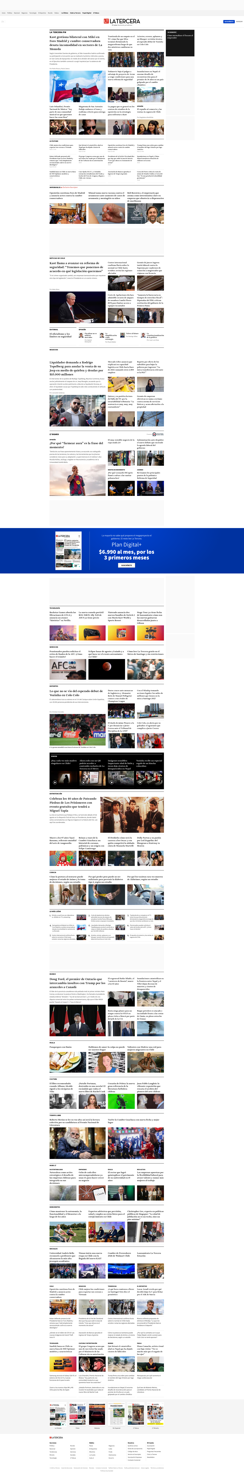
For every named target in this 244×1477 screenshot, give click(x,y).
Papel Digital (86, 13)
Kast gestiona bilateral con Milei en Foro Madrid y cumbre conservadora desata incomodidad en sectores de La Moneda (76, 43)
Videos (56, 13)
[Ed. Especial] (116, 1425)
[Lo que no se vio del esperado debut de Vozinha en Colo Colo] (78, 730)
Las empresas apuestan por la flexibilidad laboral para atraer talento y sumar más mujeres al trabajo (150, 1176)
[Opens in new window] (97, 1425)
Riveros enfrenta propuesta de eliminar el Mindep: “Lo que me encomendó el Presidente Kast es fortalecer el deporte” (149, 1321)
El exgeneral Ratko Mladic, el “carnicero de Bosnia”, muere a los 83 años (121, 981)
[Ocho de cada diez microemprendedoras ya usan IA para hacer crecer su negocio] (92, 1193)
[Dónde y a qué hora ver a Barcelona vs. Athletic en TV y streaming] (81, 917)
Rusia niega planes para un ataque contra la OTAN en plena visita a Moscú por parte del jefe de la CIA (121, 1015)
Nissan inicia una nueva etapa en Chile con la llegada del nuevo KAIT (90, 1256)
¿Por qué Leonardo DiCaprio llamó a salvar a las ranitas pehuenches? (120, 475)
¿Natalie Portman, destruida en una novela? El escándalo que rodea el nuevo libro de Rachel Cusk (92, 1088)
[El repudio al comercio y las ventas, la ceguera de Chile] (150, 127)
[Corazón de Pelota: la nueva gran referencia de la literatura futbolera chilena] (121, 1101)
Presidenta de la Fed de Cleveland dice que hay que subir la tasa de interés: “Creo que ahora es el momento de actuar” (121, 160)
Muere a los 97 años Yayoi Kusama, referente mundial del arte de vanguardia (63, 840)
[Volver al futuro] (122, 335)
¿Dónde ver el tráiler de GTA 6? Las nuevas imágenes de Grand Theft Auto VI (62, 1335)
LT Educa (96, 13)
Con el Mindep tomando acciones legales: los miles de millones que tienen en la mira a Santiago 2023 (150, 695)
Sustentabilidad (56, 1170)
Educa (110, 1170)
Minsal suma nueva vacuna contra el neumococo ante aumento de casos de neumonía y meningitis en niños (106, 196)
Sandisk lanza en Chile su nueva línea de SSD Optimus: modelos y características (63, 174)
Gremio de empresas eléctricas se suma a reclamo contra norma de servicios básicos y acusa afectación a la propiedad (150, 401)
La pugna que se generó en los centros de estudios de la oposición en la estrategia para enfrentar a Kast (121, 111)
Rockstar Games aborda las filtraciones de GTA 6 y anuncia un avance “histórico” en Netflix (63, 616)
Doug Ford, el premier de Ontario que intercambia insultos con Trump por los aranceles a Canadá (77, 983)
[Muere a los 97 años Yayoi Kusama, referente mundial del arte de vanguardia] (63, 858)
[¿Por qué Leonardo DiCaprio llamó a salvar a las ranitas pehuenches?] (121, 488)
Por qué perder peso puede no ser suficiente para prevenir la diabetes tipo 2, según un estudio (105, 879)
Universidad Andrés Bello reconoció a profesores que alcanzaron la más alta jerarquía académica (62, 1257)
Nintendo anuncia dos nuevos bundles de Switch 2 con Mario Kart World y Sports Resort (121, 616)
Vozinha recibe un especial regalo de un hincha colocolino (149, 763)
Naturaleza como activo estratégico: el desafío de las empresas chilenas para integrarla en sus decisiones (63, 1177)
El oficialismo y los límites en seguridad (60, 335)
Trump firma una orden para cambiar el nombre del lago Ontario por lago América (150, 147)
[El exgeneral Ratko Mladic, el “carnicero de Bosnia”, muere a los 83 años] (121, 999)
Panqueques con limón (61, 1047)
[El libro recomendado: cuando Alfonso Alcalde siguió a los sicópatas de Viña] (63, 1101)
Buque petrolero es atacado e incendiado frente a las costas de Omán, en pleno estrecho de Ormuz (150, 1015)
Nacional (17, 13)
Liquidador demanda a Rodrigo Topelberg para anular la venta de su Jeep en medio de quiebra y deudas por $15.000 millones (76, 368)
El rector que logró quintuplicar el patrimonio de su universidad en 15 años (121, 1176)
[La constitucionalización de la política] (143, 335)
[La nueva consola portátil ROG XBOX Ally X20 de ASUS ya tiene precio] (92, 633)
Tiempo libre (55, 1115)
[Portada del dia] (68, 569)
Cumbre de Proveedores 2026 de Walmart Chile (119, 1254)
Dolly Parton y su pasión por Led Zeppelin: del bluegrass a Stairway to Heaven (149, 842)
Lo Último (64, 13)
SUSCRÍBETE (126, 565)
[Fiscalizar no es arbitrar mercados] (81, 335)
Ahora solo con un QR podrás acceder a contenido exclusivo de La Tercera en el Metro (91, 765)
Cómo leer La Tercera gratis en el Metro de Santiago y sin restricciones (145, 652)
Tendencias (112, 1286)
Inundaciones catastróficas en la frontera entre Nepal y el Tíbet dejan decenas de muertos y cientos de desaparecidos (150, 984)
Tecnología (32, 13)
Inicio (3, 13)
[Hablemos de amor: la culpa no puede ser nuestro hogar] (106, 1062)
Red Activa (141, 1170)
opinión (53, 440)
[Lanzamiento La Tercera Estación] (150, 1271)
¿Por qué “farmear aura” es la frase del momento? (76, 445)
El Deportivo (42, 13)
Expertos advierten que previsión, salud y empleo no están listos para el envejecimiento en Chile (106, 1214)
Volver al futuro (132, 334)
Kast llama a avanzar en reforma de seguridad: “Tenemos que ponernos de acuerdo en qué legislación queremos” (76, 267)
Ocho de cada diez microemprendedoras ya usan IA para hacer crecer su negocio (91, 1176)
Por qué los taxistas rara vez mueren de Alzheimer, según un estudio (145, 878)
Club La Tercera (75, 13)
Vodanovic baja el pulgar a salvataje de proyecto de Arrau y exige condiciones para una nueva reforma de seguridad (121, 76)
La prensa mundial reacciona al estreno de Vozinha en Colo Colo (73, 747)
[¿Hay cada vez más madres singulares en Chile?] (64, 778)
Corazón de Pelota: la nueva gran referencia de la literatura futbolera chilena (121, 1088)
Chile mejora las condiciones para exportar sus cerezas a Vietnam (61, 146)
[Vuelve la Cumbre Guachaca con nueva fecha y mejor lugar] (136, 1143)
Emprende (83, 1170)
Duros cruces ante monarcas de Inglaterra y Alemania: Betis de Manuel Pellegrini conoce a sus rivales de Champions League (120, 696)
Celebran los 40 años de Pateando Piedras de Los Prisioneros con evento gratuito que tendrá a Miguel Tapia (73, 804)
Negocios (24, 13)
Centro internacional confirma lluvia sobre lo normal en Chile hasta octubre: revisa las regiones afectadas (120, 268)
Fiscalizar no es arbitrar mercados (91, 335)
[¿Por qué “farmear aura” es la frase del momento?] (78, 480)
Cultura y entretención (88, 1343)
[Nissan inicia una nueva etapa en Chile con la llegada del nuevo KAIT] (92, 1271)
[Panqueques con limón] (68, 1062)
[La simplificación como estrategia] (101, 335)
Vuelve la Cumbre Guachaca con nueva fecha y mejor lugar (133, 1121)
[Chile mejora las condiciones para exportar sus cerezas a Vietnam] (92, 1307)
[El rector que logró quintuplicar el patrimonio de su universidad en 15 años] (121, 1193)
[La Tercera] (58, 1426)
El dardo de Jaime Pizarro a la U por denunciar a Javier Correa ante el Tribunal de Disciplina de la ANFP (121, 727)
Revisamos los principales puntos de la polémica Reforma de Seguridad (148, 475)
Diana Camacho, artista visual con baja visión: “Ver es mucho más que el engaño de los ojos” (150, 1350)
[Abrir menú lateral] (3, 21)
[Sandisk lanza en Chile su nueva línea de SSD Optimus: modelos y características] (63, 1364)
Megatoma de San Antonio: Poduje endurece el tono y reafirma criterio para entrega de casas (92, 111)
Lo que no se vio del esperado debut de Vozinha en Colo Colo (76, 693)
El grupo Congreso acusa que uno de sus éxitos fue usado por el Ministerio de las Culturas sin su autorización (92, 158)
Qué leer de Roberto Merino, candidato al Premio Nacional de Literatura (149, 1389)
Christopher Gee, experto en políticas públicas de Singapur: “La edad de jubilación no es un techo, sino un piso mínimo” (145, 1215)
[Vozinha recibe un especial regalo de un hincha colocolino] (149, 778)
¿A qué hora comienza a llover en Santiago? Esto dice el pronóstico (121, 1292)
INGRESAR (239, 21)
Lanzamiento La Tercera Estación (149, 1254)
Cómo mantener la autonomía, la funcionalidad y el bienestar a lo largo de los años (66, 1214)
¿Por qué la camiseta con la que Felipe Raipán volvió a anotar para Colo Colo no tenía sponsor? (149, 1335)
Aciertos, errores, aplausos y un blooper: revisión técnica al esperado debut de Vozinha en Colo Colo (150, 41)
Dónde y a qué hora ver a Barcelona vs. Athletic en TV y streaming (63, 916)
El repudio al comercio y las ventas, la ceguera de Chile (149, 110)
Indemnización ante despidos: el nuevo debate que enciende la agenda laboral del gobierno (150, 444)
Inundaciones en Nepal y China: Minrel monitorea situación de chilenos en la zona (148, 158)
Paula (139, 1343)
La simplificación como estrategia (111, 336)
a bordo (140, 470)
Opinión (140, 106)
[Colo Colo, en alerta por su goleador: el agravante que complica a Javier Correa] (150, 740)
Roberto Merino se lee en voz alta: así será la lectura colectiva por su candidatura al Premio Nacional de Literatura (75, 1122)
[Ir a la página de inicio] (122, 22)
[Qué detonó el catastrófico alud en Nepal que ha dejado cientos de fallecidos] (121, 1364)
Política (9, 13)
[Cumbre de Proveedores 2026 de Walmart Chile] (121, 1271)
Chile (52, 1286)
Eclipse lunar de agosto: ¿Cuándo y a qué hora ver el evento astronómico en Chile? (106, 654)
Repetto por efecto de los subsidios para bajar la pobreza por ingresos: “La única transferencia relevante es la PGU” (150, 367)
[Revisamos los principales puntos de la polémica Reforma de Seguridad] (150, 488)
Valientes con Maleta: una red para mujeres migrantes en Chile (144, 1048)
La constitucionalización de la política (155, 335)
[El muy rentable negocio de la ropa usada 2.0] (121, 458)
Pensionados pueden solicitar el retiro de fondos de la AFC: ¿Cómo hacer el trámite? (66, 654)
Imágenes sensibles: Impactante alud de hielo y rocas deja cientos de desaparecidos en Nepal (121, 765)
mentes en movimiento (116, 470)
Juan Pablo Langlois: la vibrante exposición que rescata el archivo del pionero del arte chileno (149, 1088)
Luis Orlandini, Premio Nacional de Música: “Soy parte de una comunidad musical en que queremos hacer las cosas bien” (61, 112)
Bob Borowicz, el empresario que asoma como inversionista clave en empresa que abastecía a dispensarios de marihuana (145, 197)
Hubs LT (53, 1165)
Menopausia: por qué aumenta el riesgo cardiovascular (149, 1376)
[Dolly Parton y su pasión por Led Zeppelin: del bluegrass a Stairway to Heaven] (150, 858)
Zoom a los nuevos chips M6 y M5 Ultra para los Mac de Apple (61, 1388)
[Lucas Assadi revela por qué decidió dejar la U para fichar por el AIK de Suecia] (150, 1307)
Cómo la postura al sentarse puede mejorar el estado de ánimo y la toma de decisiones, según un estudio (67, 879)
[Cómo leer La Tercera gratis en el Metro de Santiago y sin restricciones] (145, 669)
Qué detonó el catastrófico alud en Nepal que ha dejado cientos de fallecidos (91, 147)
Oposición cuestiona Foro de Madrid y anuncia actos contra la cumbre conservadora (121, 147)
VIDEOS (54, 756)
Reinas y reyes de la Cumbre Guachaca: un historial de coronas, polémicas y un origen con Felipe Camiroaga (91, 843)
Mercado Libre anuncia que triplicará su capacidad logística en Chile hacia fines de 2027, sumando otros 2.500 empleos (121, 367)
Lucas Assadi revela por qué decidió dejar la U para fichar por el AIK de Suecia (150, 1292)
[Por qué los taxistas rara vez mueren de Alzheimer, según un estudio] (145, 894)
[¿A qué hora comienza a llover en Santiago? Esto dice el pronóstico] (121, 1307)
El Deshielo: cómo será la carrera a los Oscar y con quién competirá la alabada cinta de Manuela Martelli (121, 842)
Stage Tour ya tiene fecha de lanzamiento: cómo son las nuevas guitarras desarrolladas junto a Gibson (149, 617)
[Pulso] (77, 1425)
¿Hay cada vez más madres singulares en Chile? (64, 762)
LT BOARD (54, 434)
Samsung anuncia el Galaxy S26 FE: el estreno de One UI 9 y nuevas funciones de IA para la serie (63, 1377)
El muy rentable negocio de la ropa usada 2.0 (121, 441)
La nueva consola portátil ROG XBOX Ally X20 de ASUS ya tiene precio (91, 615)
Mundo (50, 13)
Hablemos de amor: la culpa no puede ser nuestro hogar (106, 1048)
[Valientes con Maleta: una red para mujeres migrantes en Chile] (145, 1062)
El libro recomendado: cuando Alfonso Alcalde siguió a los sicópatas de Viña (61, 1088)
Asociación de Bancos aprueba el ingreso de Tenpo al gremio (119, 173)
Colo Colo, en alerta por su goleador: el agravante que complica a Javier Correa (149, 725)
